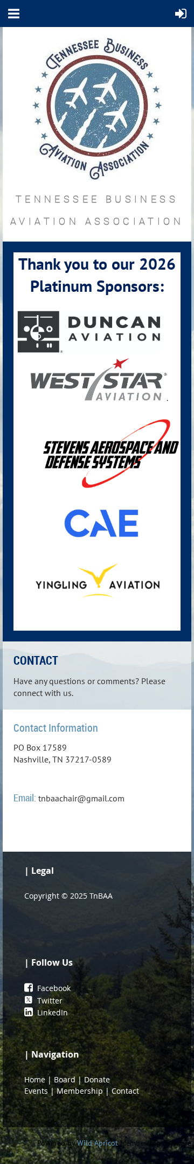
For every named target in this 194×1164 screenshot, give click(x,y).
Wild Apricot (97, 1143)
